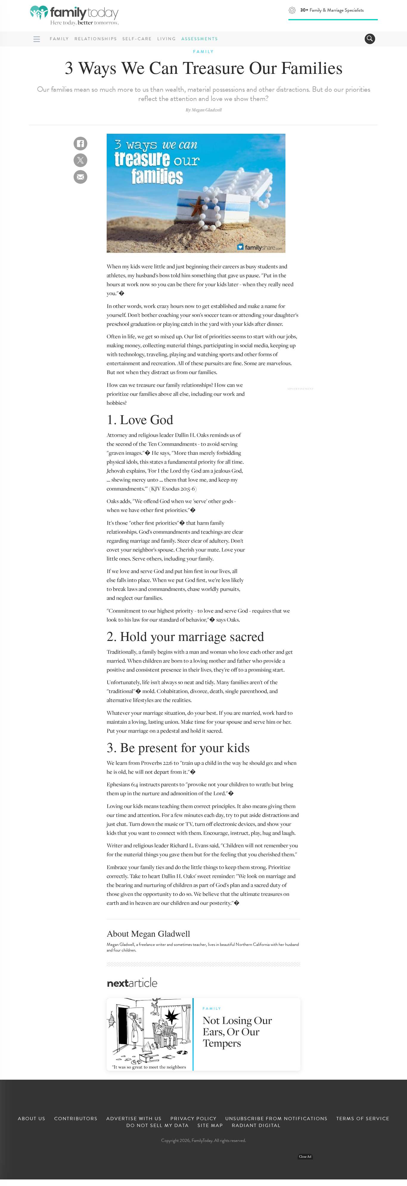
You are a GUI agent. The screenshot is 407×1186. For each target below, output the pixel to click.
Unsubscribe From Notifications (276, 1118)
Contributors (76, 1118)
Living (166, 39)
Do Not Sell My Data (157, 1125)
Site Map (210, 1125)
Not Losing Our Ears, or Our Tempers (237, 1031)
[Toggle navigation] (370, 39)
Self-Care (137, 39)
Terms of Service (362, 1118)
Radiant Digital (256, 1125)
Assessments (199, 39)
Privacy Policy (193, 1118)
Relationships (95, 39)
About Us (32, 1118)
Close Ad (305, 1156)
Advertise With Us (134, 1118)
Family (59, 39)
